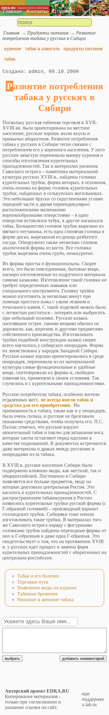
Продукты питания (47, 32)
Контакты (37, 11)
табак (9, 58)
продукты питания (83, 48)
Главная (12, 11)
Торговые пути (32, 582)
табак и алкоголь (42, 48)
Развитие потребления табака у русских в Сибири (49, 35)
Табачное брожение (37, 593)
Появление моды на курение (47, 587)
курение (12, 48)
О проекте (63, 11)
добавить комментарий (83, 658)
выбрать (12, 658)
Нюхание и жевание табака (45, 599)
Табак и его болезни (38, 575)
